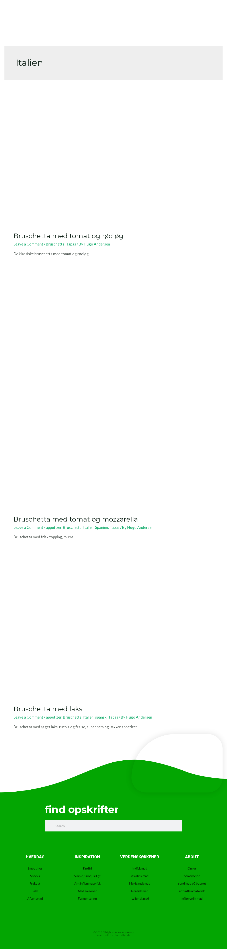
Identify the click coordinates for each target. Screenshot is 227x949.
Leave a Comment (28, 244)
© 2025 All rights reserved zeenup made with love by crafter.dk (113, 934)
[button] (209, 15)
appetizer (53, 527)
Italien (88, 527)
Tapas (71, 244)
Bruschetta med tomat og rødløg (68, 236)
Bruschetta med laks (48, 709)
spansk (101, 717)
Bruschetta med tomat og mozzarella (76, 519)
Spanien (101, 527)
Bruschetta (55, 244)
